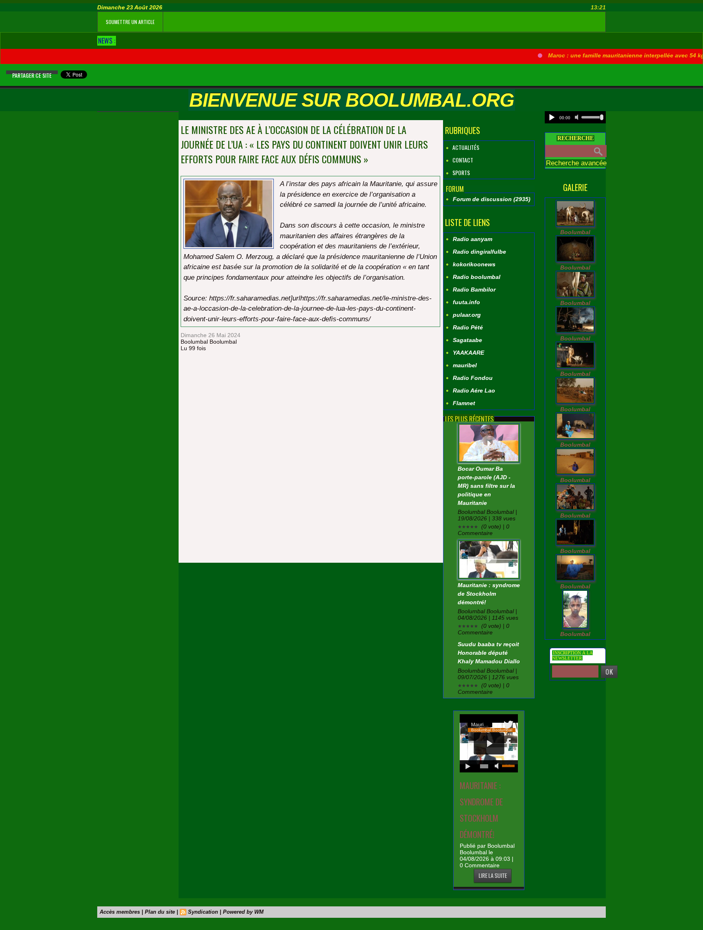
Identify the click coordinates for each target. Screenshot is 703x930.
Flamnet (464, 403)
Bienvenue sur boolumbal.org (351, 100)
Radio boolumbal (476, 277)
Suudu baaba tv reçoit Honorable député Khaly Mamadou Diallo (489, 653)
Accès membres (120, 912)
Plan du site (160, 912)
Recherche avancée (576, 163)
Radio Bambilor (474, 289)
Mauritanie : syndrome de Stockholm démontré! (489, 593)
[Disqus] (310, 458)
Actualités (465, 147)
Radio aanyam (472, 239)
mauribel (465, 365)
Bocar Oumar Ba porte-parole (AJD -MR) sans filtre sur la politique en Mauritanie (486, 485)
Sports (460, 172)
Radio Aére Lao (474, 390)
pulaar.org (467, 314)
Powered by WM (243, 912)
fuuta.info (466, 302)
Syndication (203, 912)
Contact (462, 160)
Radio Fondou (473, 378)
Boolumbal (575, 232)
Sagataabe (467, 340)
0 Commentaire (480, 865)
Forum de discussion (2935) (492, 199)
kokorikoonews (474, 264)
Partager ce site (32, 75)
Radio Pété (468, 327)
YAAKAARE (468, 352)
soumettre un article (130, 21)
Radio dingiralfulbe (479, 251)
